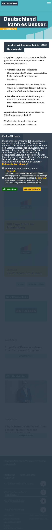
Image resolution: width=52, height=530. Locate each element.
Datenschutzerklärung (15, 163)
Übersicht (11, 170)
